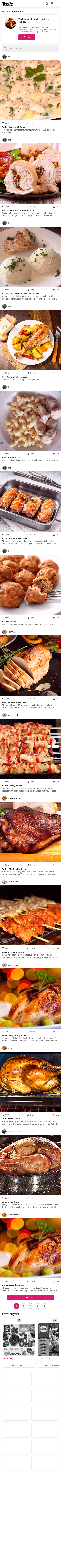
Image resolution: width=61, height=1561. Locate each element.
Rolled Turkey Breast (12, 785)
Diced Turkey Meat (11, 457)
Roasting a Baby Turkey (13, 952)
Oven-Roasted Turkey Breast (15, 702)
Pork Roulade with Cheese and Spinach (20, 293)
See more (30, 1297)
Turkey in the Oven (11, 1118)
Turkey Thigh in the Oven (14, 869)
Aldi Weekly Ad (9, 1359)
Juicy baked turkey (11, 1202)
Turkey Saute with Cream (14, 127)
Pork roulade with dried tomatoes (18, 210)
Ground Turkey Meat (11, 621)
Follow (27, 37)
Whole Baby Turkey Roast (14, 1035)
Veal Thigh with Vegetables (15, 377)
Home (5, 11)
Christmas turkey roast (13, 1285)
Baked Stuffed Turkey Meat (15, 538)
